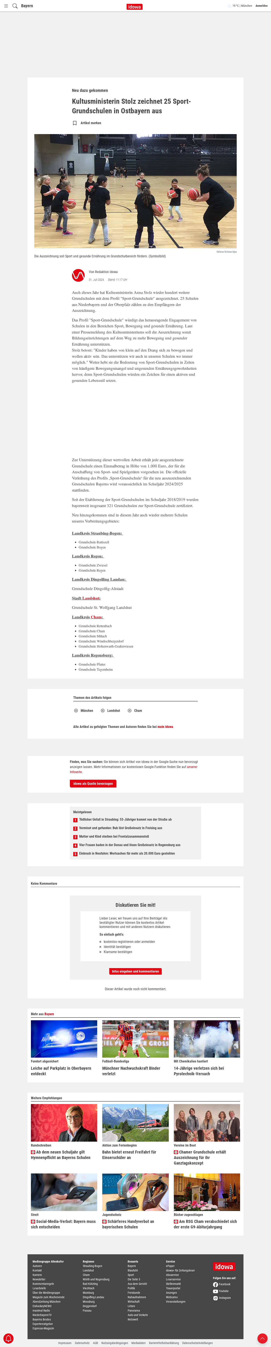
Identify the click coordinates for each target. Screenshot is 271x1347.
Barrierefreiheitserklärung (164, 1343)
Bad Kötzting (90, 1283)
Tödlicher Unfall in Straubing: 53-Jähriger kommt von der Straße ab (125, 819)
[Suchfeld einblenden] (15, 6)
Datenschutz (82, 1343)
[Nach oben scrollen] (262, 1338)
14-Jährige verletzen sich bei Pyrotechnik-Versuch (199, 1071)
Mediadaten (138, 1343)
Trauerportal (173, 1288)
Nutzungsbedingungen (114, 1343)
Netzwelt (133, 1319)
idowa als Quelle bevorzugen (93, 784)
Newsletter (39, 1279)
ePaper (170, 1266)
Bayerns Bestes (42, 1319)
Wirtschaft (134, 1301)
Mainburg (88, 1292)
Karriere (37, 1275)
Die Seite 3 (134, 1279)
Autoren (37, 1266)
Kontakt (37, 1270)
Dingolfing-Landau (93, 1297)
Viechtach (88, 1288)
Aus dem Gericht (137, 1283)
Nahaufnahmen (137, 1297)
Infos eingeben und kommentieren (135, 971)
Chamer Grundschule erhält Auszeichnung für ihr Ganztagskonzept (200, 1157)
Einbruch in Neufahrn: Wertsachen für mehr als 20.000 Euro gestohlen (127, 853)
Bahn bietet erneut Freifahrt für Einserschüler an (129, 1154)
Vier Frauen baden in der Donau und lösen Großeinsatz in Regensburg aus (129, 845)
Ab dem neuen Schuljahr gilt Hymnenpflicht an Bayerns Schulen (60, 1154)
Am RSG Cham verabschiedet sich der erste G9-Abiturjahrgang (205, 1224)
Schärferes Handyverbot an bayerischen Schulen (128, 1224)
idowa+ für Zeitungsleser (180, 1270)
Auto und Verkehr (138, 1315)
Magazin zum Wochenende (49, 1297)
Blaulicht (133, 1270)
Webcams (172, 1297)
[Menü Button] (6, 6)
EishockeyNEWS (42, 1306)
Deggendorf (90, 1306)
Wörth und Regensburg (96, 1279)
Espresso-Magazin (43, 1328)
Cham (96, 617)
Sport (131, 1275)
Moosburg (89, 1301)
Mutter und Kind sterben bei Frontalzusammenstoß (114, 836)
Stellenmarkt (173, 1283)
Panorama (134, 1310)
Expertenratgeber (43, 1324)
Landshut (90, 598)
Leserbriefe (39, 1288)
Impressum (65, 1343)
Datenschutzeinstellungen (197, 1343)
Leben (131, 1306)
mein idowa (165, 727)
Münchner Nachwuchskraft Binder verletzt (131, 1071)
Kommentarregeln (43, 1283)
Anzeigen (171, 1292)
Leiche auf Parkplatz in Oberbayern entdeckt (61, 1071)
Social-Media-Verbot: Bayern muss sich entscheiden (63, 1224)
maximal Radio (41, 1310)
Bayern (27, 5)
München (87, 711)
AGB (95, 1343)
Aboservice (172, 1275)
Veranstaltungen (175, 1301)
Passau (87, 1310)
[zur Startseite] (225, 1265)
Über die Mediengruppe (46, 1292)
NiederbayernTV (42, 1315)
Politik (131, 1288)
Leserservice (173, 1279)
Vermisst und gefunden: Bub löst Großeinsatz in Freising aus (120, 828)
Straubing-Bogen (92, 1266)
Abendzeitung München (47, 1301)
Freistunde (134, 1292)
